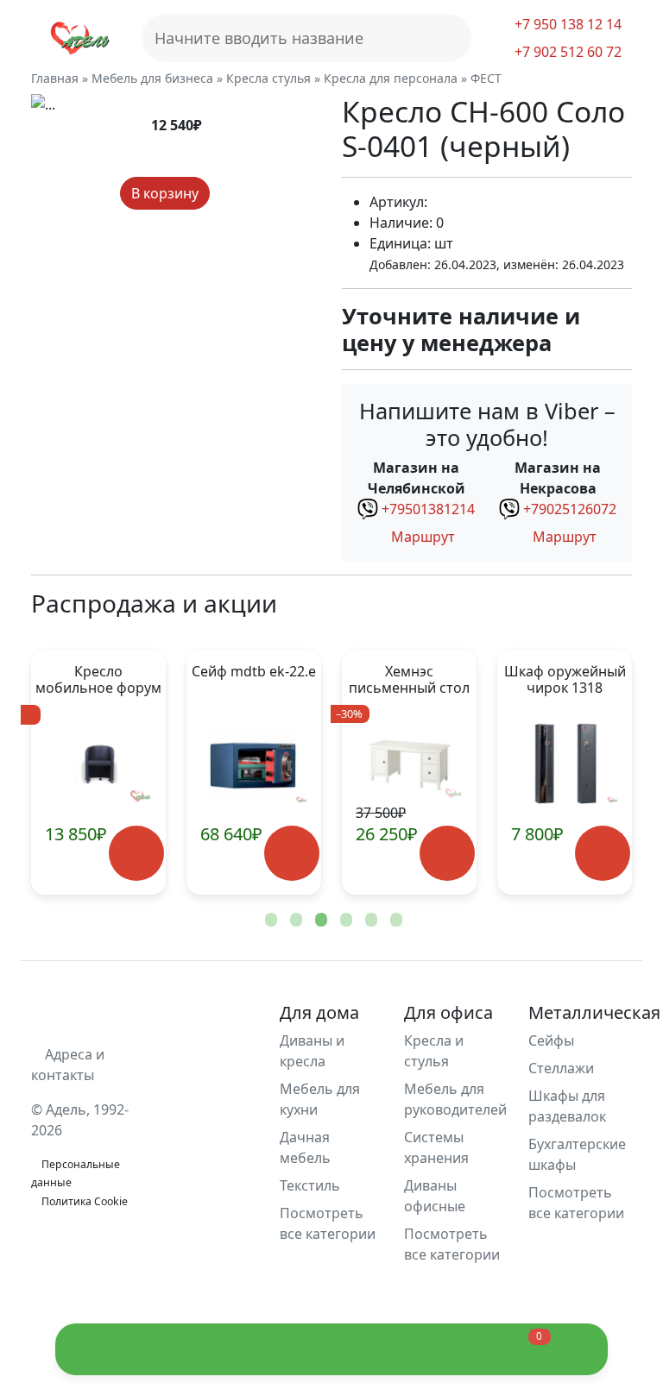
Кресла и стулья (434, 1051)
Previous (72, 772)
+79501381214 (428, 509)
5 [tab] (369, 920)
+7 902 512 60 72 (566, 51)
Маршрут (421, 536)
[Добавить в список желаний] (225, 193)
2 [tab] (294, 920)
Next (590, 772)
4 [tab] (344, 920)
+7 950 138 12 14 (566, 24)
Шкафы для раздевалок (567, 1106)
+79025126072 (569, 509)
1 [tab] (269, 920)
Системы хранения (436, 1147)
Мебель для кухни (320, 1099)
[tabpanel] (254, 772)
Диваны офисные (434, 1196)
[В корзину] (136, 853)
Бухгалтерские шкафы (577, 1154)
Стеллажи (561, 1068)
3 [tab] (319, 920)
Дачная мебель (305, 1147)
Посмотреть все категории (328, 1223)
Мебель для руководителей (455, 1099)
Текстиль (310, 1185)
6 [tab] (394, 920)
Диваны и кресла (312, 1051)
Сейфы (551, 1040)
